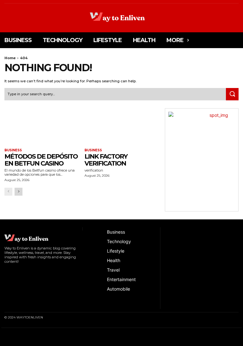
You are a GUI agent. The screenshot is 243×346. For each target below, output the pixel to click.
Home (10, 58)
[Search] (232, 94)
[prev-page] (8, 192)
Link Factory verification (105, 160)
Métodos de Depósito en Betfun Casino (41, 160)
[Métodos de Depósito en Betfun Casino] (41, 126)
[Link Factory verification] (121, 126)
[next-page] (18, 192)
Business (13, 150)
